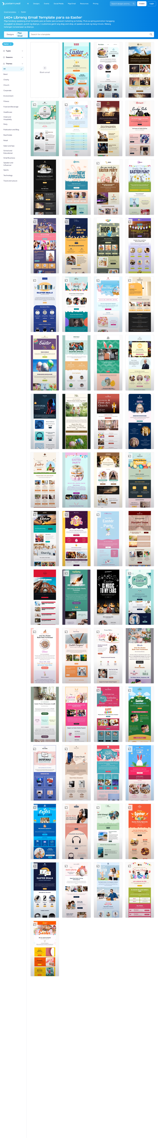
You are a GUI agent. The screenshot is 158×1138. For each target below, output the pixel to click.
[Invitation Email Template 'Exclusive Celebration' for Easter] (76, 480)
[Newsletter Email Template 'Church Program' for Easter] (139, 304)
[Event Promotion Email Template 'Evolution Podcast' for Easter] (76, 245)
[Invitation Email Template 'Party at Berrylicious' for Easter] (108, 70)
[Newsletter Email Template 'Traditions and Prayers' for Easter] (108, 480)
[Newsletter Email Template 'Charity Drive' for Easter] (76, 890)
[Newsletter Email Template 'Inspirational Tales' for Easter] (108, 773)
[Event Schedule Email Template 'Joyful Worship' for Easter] (44, 480)
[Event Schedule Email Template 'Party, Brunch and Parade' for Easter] (76, 70)
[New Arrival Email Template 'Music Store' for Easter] (108, 597)
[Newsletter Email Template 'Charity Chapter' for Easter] (44, 538)
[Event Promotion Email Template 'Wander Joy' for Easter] (108, 363)
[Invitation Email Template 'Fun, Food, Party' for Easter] (76, 538)
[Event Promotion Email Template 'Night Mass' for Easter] (139, 421)
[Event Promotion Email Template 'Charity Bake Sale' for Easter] (44, 655)
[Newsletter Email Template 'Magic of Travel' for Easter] (76, 655)
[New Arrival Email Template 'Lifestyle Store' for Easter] (44, 948)
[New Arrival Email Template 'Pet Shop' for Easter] (108, 245)
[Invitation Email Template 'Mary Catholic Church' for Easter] (108, 714)
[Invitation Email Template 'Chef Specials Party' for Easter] (139, 773)
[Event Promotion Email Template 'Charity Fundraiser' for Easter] (76, 597)
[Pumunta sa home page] (10, 3)
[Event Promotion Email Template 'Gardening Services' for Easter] (76, 421)
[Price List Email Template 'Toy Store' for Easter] (76, 128)
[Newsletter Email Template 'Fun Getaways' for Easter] (108, 831)
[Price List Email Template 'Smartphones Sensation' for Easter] (44, 890)
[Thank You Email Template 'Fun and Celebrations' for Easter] (44, 363)
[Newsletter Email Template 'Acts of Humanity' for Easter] (108, 655)
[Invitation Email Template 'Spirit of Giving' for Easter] (76, 714)
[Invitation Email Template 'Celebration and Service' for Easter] (139, 538)
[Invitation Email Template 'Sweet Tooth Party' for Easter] (108, 304)
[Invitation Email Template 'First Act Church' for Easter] (108, 421)
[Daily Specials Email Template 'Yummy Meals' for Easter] (139, 831)
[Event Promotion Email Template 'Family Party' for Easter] (139, 890)
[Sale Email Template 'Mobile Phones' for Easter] (44, 128)
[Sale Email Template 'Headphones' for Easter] (76, 831)
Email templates (10, 12)
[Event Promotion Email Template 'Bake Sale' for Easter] (139, 655)
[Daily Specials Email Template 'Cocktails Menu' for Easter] (139, 714)
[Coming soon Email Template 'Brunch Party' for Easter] (44, 245)
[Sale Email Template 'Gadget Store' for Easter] (139, 128)
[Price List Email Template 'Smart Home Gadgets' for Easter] (76, 773)
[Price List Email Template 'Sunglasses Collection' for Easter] (108, 890)
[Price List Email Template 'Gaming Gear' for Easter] (44, 773)
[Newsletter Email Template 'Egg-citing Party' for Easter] (108, 187)
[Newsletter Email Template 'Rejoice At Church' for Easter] (139, 480)
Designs (10, 34)
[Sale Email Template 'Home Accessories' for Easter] (139, 597)
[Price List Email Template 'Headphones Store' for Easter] (44, 421)
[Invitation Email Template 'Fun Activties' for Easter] (108, 538)
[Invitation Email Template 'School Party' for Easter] (44, 831)
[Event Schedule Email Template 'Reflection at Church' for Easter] (44, 187)
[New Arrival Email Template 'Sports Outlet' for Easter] (76, 187)
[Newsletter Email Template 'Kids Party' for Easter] (139, 187)
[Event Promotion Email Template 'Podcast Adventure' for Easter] (76, 363)
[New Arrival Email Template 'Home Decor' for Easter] (139, 245)
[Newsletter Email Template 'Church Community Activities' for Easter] (139, 363)
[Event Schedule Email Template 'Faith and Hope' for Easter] (139, 70)
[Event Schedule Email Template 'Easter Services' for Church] (44, 597)
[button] (22, 51)
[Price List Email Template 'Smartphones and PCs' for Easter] (44, 304)
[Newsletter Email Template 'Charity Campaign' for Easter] (76, 304)
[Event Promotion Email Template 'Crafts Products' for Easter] (44, 714)
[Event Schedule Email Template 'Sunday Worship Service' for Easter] (108, 128)
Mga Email (20, 34)
